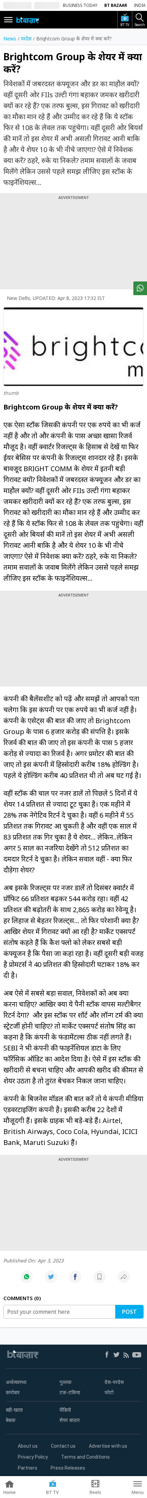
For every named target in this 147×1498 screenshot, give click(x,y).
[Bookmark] (99, 1280)
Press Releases (68, 1468)
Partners (27, 1468)
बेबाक (10, 1420)
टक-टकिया (69, 1392)
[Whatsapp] (27, 1280)
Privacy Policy (33, 1457)
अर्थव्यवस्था (16, 1382)
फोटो (109, 1392)
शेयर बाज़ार (69, 1420)
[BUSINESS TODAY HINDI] (27, 19)
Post (129, 1312)
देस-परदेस (114, 1382)
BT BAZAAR (115, 5)
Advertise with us (108, 1446)
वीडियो (65, 1410)
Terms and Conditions (85, 1457)
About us (28, 1446)
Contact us (63, 1446)
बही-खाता (14, 1410)
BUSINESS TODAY (80, 5)
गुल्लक (65, 1382)
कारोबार (13, 1392)
